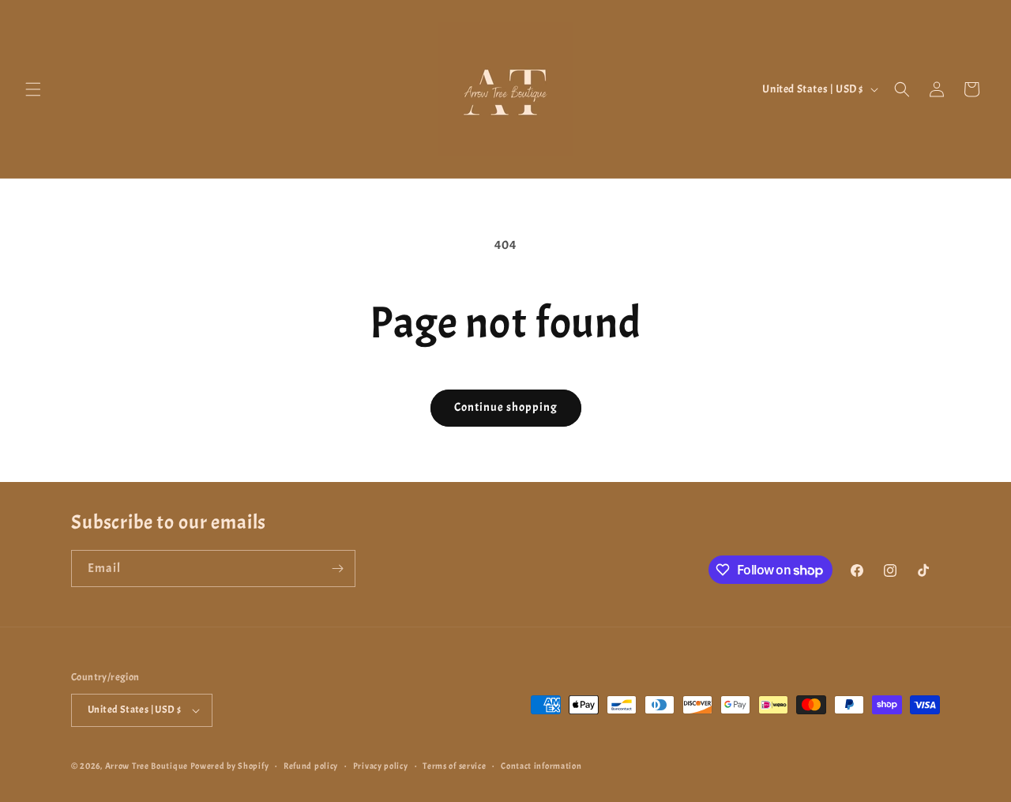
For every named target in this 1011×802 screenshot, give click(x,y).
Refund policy (311, 765)
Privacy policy (380, 765)
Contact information (541, 765)
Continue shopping (506, 407)
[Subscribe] (337, 568)
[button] (33, 89)
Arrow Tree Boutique (146, 765)
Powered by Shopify (229, 765)
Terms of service (454, 765)
